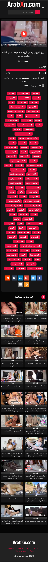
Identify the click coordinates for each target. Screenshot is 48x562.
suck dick (28, 129)
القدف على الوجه (16, 174)
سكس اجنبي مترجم (31, 201)
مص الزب (18, 241)
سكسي (20, 210)
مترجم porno (22, 232)
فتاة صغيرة (23, 98)
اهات (9, 188)
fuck (18, 116)
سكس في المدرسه (13, 205)
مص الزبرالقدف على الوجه (30, 246)
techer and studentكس (27, 138)
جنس (35, 98)
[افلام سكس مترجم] (24, 4)
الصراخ (7, 165)
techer (16, 129)
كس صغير (32, 228)
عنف (33, 214)
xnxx (11, 143)
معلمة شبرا (34, 255)
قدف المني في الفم (33, 223)
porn (37, 120)
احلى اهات (23, 156)
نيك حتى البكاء (12, 259)
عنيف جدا (23, 214)
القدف (31, 170)
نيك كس (8, 268)
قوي (19, 223)
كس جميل (8, 223)
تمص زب (33, 196)
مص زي (23, 250)
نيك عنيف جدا (16, 264)
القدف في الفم (31, 179)
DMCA (20, 548)
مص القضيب (10, 246)
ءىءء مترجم (11, 152)
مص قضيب (11, 250)
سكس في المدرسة (32, 205)
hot (10, 116)
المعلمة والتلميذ (15, 183)
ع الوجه (9, 210)
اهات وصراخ (32, 192)
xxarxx (23, 147)
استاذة (32, 161)
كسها (20, 228)
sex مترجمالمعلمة (25, 125)
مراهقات (10, 98)
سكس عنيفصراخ (12, 201)
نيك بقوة (26, 259)
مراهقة (32, 102)
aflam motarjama (16, 107)
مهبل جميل (11, 255)
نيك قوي (31, 107)
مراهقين (21, 102)
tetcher (32, 143)
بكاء (20, 192)
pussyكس (25, 120)
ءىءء (23, 152)
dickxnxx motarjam (15, 111)
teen (34, 93)
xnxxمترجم (35, 147)
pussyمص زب (11, 120)
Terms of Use (21, 551)
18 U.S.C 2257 (32, 548)
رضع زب (12, 196)
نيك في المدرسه (34, 268)
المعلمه (19, 188)
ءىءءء (35, 156)
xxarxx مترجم (10, 147)
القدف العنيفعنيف (17, 170)
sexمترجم (9, 125)
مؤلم (11, 228)
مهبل (22, 255)
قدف (16, 219)
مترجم (35, 232)
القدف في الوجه (14, 179)
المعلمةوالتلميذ (33, 188)
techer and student (22, 134)
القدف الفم (31, 174)
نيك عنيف (30, 264)
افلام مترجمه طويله (17, 161)
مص (29, 241)
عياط (11, 214)
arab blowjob (32, 111)
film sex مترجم (31, 116)
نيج (10, 102)
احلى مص (10, 156)
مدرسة (9, 232)
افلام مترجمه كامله (33, 165)
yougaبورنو (22, 93)
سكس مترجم (33, 210)
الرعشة (18, 165)
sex (38, 125)
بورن (10, 93)
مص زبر (35, 250)
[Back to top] (41, 555)
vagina (21, 143)
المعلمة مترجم (31, 183)
